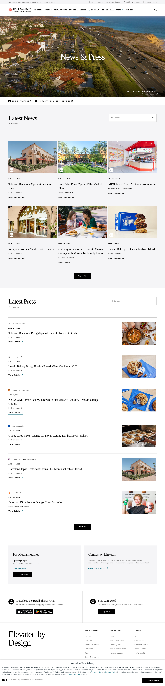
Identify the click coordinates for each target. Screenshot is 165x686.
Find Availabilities (117, 640)
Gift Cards (89, 649)
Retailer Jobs (90, 653)
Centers (38, 10)
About (90, 2)
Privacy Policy (110, 672)
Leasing (100, 2)
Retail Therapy (91, 657)
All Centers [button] (115, 118)
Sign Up (106, 612)
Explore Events (49, 2)
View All (82, 276)
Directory (88, 640)
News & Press (140, 649)
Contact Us (23, 574)
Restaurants (60, 10)
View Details (64, 263)
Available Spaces (113, 2)
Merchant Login (150, 2)
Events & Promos (77, 10)
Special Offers (113, 10)
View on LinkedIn (16, 198)
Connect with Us (97, 568)
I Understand (153, 680)
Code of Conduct (141, 645)
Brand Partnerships (132, 2)
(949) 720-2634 (19, 568)
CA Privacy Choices (75, 675)
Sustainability (140, 653)
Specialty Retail (116, 645)
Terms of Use (96, 672)
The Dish (130, 10)
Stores (48, 10)
